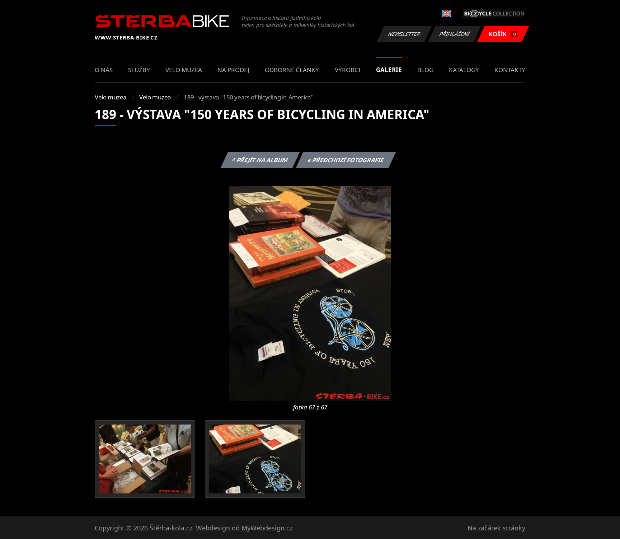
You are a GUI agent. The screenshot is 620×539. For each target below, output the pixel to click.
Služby (139, 70)
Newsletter (404, 34)
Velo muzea (183, 70)
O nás (104, 70)
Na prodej (233, 70)
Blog (425, 70)
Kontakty (509, 70)
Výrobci (348, 70)
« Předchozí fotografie (346, 160)
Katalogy (464, 70)
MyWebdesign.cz (266, 528)
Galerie (389, 70)
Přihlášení (454, 34)
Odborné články (292, 70)
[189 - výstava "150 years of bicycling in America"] (310, 293)
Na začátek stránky (496, 528)
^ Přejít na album (260, 160)
